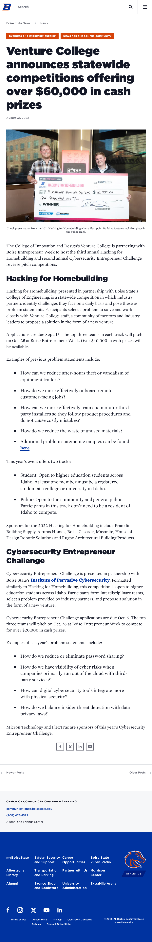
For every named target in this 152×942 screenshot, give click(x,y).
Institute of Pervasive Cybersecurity (70, 580)
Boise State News (18, 23)
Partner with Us (74, 870)
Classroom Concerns (79, 919)
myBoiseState (17, 857)
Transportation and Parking (46, 873)
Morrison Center (97, 873)
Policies (36, 924)
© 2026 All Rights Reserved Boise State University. (124, 920)
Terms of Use (18, 919)
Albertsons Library (15, 873)
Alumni (12, 883)
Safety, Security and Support (47, 860)
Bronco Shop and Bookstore (46, 886)
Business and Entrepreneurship (32, 36)
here (24, 447)
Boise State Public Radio (100, 860)
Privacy (57, 919)
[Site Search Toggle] (131, 7)
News (44, 23)
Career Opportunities (73, 860)
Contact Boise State (59, 924)
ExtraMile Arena (103, 883)
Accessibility (39, 919)
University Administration (74, 886)
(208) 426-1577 (17, 815)
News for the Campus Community (87, 36)
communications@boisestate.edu (29, 808)
